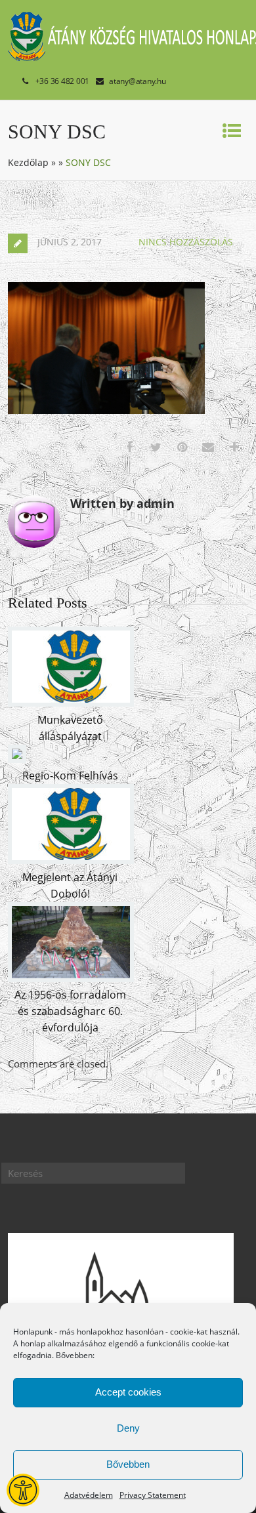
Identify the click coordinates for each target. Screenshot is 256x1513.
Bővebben (128, 1464)
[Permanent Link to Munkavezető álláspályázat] (71, 702)
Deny (128, 1428)
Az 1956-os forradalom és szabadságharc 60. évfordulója (70, 1011)
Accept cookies (128, 1392)
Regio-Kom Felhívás (70, 775)
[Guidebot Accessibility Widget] (23, 1490)
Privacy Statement (152, 1495)
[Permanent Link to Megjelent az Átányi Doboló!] (71, 860)
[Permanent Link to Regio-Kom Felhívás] (17, 759)
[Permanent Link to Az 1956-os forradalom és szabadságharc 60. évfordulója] (71, 978)
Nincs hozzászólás (186, 242)
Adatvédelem (88, 1495)
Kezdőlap (28, 162)
